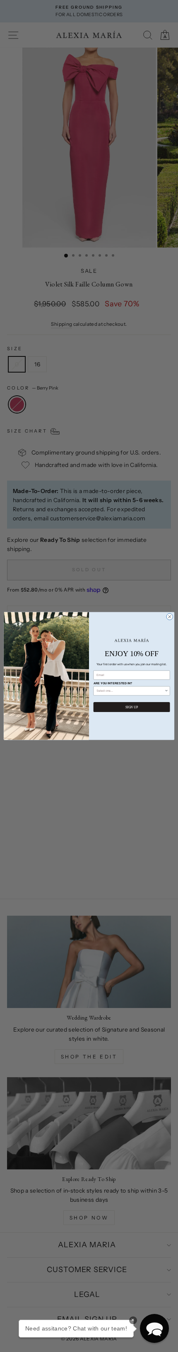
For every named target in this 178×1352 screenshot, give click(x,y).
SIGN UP (131, 707)
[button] (154, 1328)
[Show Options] (166, 690)
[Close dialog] (169, 616)
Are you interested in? (113, 683)
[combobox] (130, 690)
